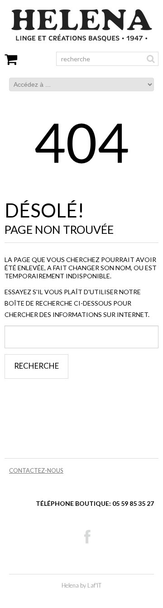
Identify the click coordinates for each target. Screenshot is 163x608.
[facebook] (87, 537)
